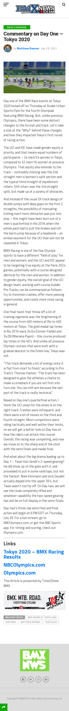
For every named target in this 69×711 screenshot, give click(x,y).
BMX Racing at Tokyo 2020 (42, 617)
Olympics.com (20, 573)
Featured (10, 622)
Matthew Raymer (28, 48)
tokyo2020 (51, 622)
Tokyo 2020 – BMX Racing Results (34, 554)
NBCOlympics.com (24, 565)
